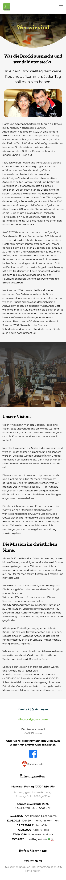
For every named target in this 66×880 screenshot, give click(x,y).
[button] (61, 7)
